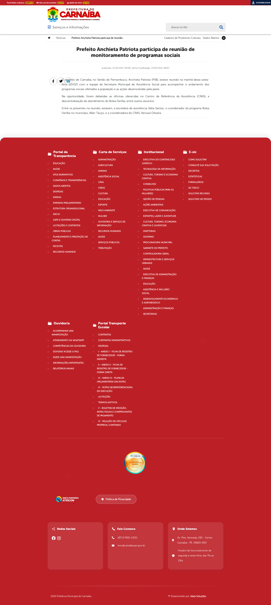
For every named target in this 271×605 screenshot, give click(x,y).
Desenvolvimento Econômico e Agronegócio (160, 301)
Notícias (61, 38)
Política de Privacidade (118, 499)
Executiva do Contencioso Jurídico (158, 161)
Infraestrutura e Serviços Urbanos (158, 261)
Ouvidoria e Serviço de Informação (111, 224)
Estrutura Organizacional (69, 208)
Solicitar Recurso (199, 193)
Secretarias (150, 314)
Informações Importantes (68, 363)
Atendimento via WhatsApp (68, 340)
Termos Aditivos (107, 402)
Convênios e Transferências (69, 180)
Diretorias (149, 231)
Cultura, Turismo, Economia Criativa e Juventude (159, 224)
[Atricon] (68, 499)
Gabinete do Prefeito (155, 248)
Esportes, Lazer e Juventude (159, 216)
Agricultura (105, 165)
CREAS (101, 188)
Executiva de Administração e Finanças (159, 276)
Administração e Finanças (158, 308)
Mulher (102, 216)
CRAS (101, 182)
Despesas (58, 191)
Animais (102, 171)
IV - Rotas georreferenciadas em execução (115, 389)
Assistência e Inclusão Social (155, 291)
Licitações (104, 397)
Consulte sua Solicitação (203, 165)
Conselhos (149, 184)
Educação (59, 163)
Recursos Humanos (64, 252)
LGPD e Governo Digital (66, 220)
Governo (148, 237)
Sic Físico (193, 188)
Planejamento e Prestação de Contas (70, 239)
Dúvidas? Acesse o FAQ (66, 351)
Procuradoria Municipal (157, 242)
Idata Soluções (198, 596)
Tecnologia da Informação (159, 169)
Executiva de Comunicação (159, 210)
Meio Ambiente (106, 210)
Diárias (57, 197)
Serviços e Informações (71, 27)
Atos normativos (63, 174)
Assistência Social (108, 176)
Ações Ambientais (153, 205)
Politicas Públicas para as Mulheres (158, 192)
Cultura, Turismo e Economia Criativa (160, 176)
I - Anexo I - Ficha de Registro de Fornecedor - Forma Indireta (114, 355)
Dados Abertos (211, 38)
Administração (107, 159)
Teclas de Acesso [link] (51, 3)
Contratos (104, 334)
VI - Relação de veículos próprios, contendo (112, 423)
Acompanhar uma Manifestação (63, 333)
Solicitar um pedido (200, 199)
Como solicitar (197, 159)
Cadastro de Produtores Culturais (182, 38)
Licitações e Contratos (66, 225)
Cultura (103, 193)
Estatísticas (195, 176)
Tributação (105, 248)
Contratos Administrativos (114, 340)
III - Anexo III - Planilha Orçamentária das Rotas (111, 380)
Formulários (195, 182)
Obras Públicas (62, 231)
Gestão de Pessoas (153, 199)
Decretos (193, 171)
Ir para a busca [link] (21, 3)
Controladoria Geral (156, 254)
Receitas (58, 246)
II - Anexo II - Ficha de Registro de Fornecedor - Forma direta (112, 368)
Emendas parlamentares (67, 203)
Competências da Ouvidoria (69, 346)
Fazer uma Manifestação (67, 357)
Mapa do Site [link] (79, 3)
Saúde (56, 169)
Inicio (56, 214)
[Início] (49, 38)
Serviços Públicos (108, 242)
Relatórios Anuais (63, 368)
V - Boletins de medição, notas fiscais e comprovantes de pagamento (114, 412)
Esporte (102, 205)
